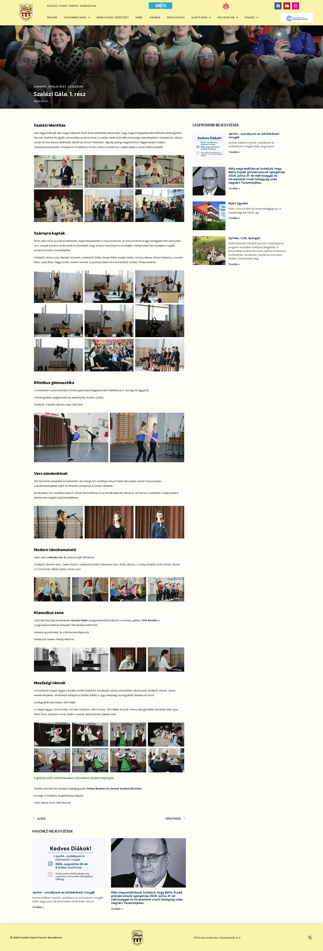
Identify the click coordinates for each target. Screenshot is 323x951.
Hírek (139, 17)
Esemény (40, 86)
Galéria (155, 17)
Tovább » (38, 907)
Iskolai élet (57, 86)
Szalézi (250, 17)
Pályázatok (226, 17)
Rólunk (52, 17)
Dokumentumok (75, 17)
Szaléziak (75, 86)
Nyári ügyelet (238, 203)
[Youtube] (286, 5)
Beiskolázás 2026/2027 (113, 17)
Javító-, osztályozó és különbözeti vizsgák (63, 892)
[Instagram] (295, 5)
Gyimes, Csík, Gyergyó (244, 238)
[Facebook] (278, 5)
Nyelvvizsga (176, 17)
